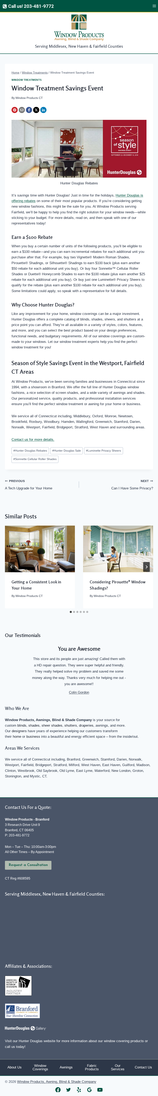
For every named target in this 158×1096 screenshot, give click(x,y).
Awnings (66, 1067)
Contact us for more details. (33, 440)
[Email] (22, 110)
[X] (36, 110)
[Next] (146, 567)
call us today (14, 1047)
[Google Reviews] (89, 1089)
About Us (14, 1067)
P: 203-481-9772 (17, 835)
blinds (21, 725)
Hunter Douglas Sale (66, 450)
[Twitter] (68, 1089)
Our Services (117, 1067)
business (33, 737)
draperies (86, 725)
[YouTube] (100, 1089)
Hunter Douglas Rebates (30, 450)
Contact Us (143, 1067)
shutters (70, 725)
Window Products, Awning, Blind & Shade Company (56, 1082)
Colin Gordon (79, 692)
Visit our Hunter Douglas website (30, 1041)
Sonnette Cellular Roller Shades (35, 459)
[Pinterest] (15, 110)
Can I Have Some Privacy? (132, 485)
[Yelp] (79, 1089)
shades (34, 725)
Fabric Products (92, 1067)
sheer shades (52, 725)
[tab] (71, 612)
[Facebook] (29, 110)
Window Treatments (27, 80)
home (17, 737)
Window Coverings (40, 1067)
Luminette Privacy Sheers (103, 450)
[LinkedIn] (43, 110)
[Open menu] (154, 6)
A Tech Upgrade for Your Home (28, 485)
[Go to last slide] (11, 567)
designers (19, 731)
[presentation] (40, 549)
